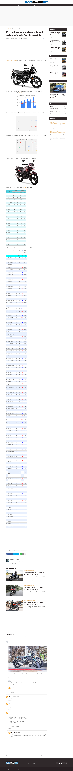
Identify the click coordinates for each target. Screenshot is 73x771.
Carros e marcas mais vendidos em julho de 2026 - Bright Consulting (55, 73)
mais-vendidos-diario (58, 108)
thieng (9, 704)
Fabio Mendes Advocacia (54, 131)
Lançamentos (35, 5)
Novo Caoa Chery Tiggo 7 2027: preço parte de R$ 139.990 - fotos (55, 48)
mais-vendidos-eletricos (58, 110)
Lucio (9, 696)
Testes (30, 5)
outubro (24, 187)
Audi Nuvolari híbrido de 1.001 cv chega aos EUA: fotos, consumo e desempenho (55, 34)
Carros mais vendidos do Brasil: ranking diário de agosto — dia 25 (57, 124)
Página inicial (8, 28)
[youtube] (15, 563)
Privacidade (61, 769)
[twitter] (14, 563)
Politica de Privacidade (49, 5)
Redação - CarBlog (14, 559)
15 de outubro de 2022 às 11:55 (16, 696)
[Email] (46, 38)
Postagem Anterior (9, 755)
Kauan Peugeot (14, 681)
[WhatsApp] (21, 554)
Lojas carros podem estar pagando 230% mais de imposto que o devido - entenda (57, 133)
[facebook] (12, 563)
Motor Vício (52, 122)
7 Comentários (25, 38)
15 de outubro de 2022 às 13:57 (16, 704)
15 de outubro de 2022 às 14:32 (17, 713)
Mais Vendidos (12, 5)
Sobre (57, 769)
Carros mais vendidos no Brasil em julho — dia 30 (55, 66)
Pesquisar (64, 1)
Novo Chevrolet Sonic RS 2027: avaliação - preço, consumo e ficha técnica (57, 96)
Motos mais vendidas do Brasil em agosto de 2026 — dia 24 (34, 603)
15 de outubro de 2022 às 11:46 (17, 642)
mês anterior (21, 92)
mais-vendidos (58, 106)
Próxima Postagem (43, 755)
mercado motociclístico (12, 60)
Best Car (10, 713)
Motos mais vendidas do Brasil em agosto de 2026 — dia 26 (34, 573)
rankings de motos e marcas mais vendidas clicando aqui (22, 529)
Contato (41, 5)
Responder (10, 677)
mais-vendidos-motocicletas (16, 28)
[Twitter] (45, 38)
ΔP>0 (58, 113)
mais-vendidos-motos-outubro (22, 550)
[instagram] (10, 563)
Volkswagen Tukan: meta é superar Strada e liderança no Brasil (55, 60)
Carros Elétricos (24, 5)
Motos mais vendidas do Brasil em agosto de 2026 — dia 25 (34, 588)
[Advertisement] (36, 16)
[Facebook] (43, 38)
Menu (8, 1)
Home (7, 5)
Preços (18, 5)
